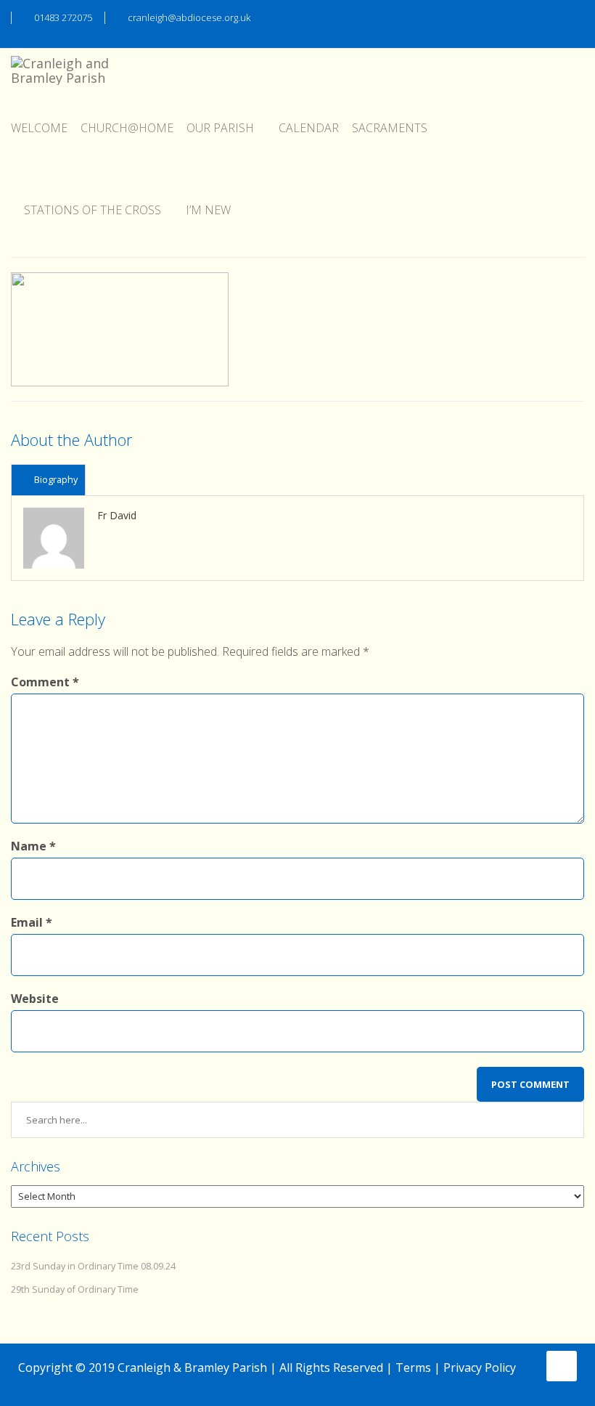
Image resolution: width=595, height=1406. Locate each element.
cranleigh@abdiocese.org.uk (189, 17)
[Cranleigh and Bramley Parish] (65, 67)
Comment (45, 682)
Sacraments (389, 128)
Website (35, 999)
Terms (413, 1367)
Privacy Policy (479, 1367)
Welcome (39, 128)
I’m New (208, 210)
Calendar (309, 128)
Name (33, 846)
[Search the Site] (577, 16)
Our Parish (220, 128)
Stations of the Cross (92, 210)
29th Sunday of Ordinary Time (75, 1289)
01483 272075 (63, 17)
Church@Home (127, 128)
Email (31, 922)
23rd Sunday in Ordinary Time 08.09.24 (93, 1266)
